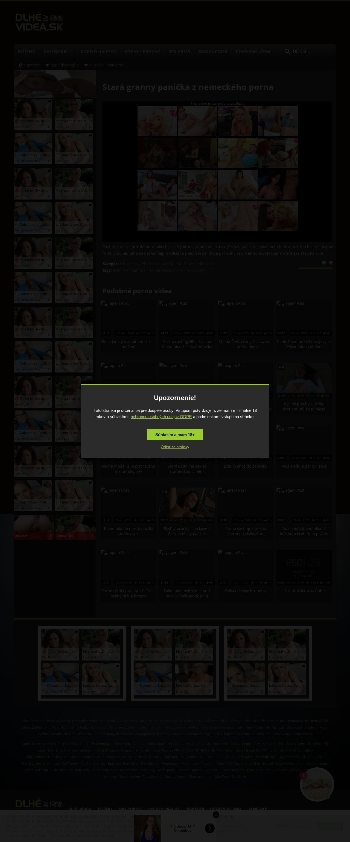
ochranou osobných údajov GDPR (161, 416)
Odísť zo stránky (175, 447)
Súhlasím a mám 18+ (175, 434)
